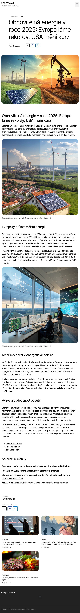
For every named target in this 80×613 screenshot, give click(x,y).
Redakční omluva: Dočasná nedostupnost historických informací (30, 471)
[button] (77, 4)
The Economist (12, 450)
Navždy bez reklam (9, 6)
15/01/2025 (5, 539)
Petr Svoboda (14, 46)
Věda (21, 16)
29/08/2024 (5, 575)
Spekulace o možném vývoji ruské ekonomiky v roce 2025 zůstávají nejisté (19, 543)
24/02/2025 (44, 539)
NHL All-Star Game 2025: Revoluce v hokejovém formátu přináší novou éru (35, 483)
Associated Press (14, 443)
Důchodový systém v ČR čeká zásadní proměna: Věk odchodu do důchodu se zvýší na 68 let (58, 543)
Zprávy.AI (7, 3)
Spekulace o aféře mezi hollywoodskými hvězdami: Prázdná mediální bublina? (37, 466)
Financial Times (13, 447)
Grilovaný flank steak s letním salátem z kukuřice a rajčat (20, 579)
